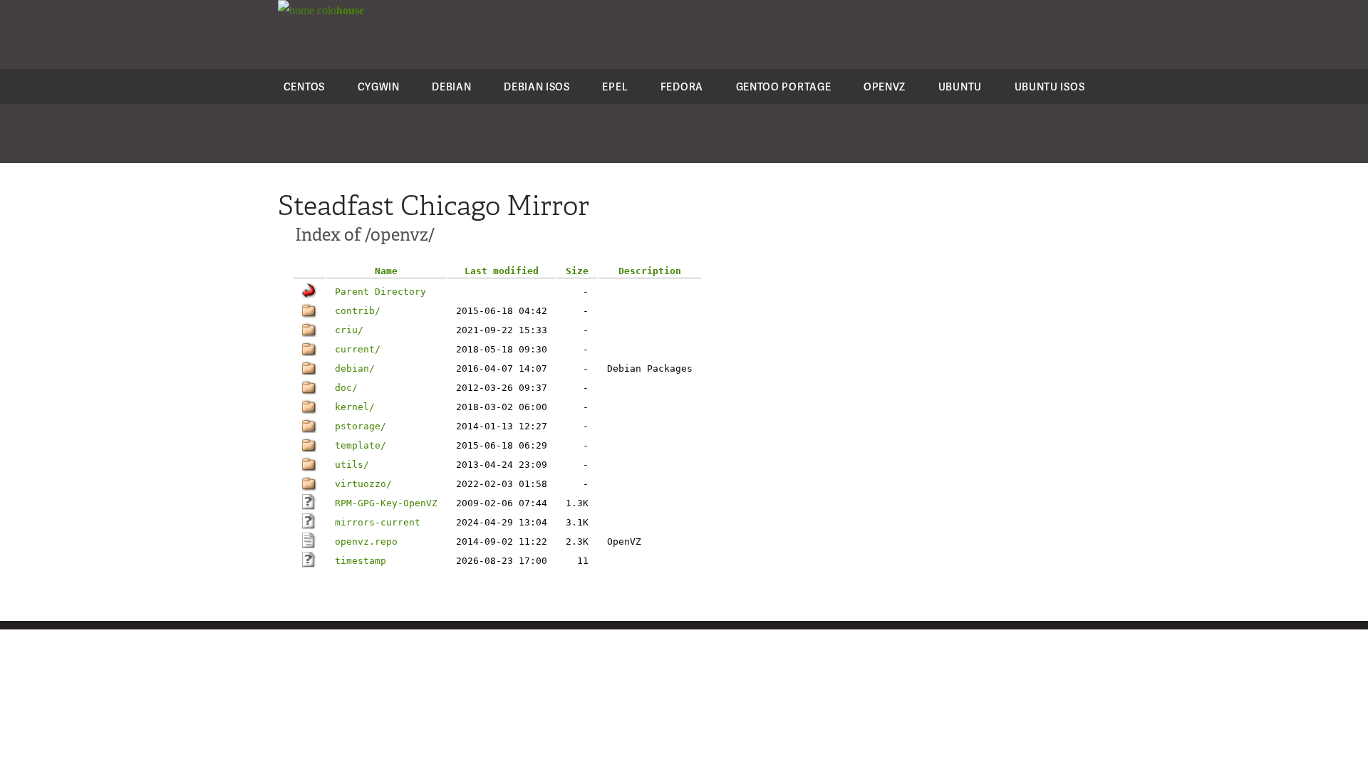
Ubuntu (960, 86)
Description (649, 271)
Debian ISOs (537, 86)
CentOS (304, 86)
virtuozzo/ (363, 483)
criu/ (349, 330)
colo (339, 10)
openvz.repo (366, 541)
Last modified (502, 271)
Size (577, 271)
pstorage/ (360, 426)
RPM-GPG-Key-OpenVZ (386, 503)
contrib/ (357, 310)
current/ (357, 349)
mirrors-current (377, 522)
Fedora (681, 86)
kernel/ (355, 407)
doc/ (346, 387)
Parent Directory (380, 291)
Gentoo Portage (783, 86)
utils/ (352, 464)
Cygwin (379, 86)
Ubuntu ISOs (1050, 86)
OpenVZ (885, 86)
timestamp (360, 560)
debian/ (355, 368)
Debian (451, 86)
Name (386, 271)
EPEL (615, 86)
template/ (360, 445)
